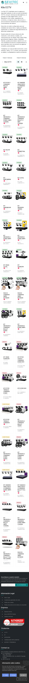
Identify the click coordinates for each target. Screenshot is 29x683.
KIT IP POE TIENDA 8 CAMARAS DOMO (6, 391)
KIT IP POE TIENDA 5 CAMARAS (6, 421)
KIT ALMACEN (21, 265)
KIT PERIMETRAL (21, 150)
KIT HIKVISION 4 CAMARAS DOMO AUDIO (21, 455)
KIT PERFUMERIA (7, 178)
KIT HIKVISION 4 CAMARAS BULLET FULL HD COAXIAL (7, 555)
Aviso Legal (7, 597)
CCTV (5, 632)
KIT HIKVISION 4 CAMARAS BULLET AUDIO (21, 423)
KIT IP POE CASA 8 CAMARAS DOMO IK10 (21, 359)
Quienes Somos (8, 611)
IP (4, 635)
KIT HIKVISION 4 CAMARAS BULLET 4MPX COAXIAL (6, 522)
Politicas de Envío (8, 616)
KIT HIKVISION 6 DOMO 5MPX (21, 325)
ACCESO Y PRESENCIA (10, 642)
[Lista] (21, 62)
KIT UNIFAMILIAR (7, 206)
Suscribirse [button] (21, 585)
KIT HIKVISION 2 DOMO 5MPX (21, 237)
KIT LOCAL (21, 178)
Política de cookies (9, 602)
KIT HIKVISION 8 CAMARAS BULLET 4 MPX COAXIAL (21, 119)
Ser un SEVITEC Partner (10, 614)
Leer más (23, 675)
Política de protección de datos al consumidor (15, 605)
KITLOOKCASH (22, 388)
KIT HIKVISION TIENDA (21, 207)
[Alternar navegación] (26, 2)
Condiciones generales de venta (12, 600)
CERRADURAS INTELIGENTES (11, 639)
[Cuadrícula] (18, 62)
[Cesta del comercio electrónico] (23, 2)
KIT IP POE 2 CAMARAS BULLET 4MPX (6, 85)
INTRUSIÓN (7, 637)
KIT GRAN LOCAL (6, 265)
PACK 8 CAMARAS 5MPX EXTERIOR (6, 295)
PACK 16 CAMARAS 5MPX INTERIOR (21, 554)
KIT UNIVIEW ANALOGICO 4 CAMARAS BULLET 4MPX (21, 86)
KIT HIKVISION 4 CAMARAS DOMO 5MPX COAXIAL (21, 521)
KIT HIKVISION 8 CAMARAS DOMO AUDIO (6, 455)
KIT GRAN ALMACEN (6, 357)
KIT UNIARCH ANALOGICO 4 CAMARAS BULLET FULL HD (21, 488)
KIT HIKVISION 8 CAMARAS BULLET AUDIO (6, 327)
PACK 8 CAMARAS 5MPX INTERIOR (21, 295)
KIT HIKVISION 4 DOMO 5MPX (7, 237)
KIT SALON (6, 150)
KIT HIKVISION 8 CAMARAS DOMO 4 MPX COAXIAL (7, 119)
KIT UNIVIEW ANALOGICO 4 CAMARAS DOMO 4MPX (7, 487)
